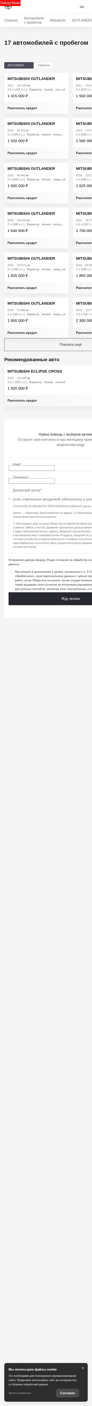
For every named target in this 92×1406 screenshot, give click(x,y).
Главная (11, 20)
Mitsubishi (57, 20)
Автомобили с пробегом (34, 20)
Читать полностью (20, 1393)
